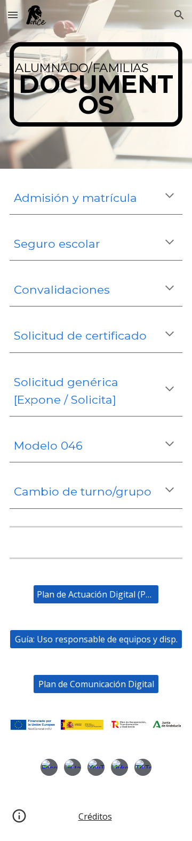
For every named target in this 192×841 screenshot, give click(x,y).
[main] (96, 84)
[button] (13, 14)
